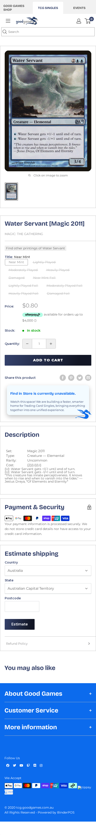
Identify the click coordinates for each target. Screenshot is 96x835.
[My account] (79, 21)
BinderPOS (66, 812)
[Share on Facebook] (63, 378)
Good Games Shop (13, 8)
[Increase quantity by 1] (51, 343)
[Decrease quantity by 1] (27, 343)
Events (79, 8)
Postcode (13, 598)
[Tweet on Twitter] (80, 378)
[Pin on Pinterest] (71, 378)
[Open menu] (8, 21)
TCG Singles (48, 8)
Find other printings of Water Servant (35, 248)
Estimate (19, 624)
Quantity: (12, 344)
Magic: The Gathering (24, 234)
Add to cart (48, 360)
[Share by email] (88, 378)
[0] (88, 21)
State (9, 580)
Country (11, 562)
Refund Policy (17, 644)
